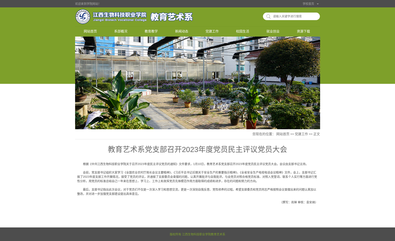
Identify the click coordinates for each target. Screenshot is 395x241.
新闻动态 (181, 31)
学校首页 (308, 3)
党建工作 (212, 31)
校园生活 (242, 31)
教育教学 (151, 31)
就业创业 (273, 31)
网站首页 (90, 31)
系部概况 (120, 31)
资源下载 (303, 31)
